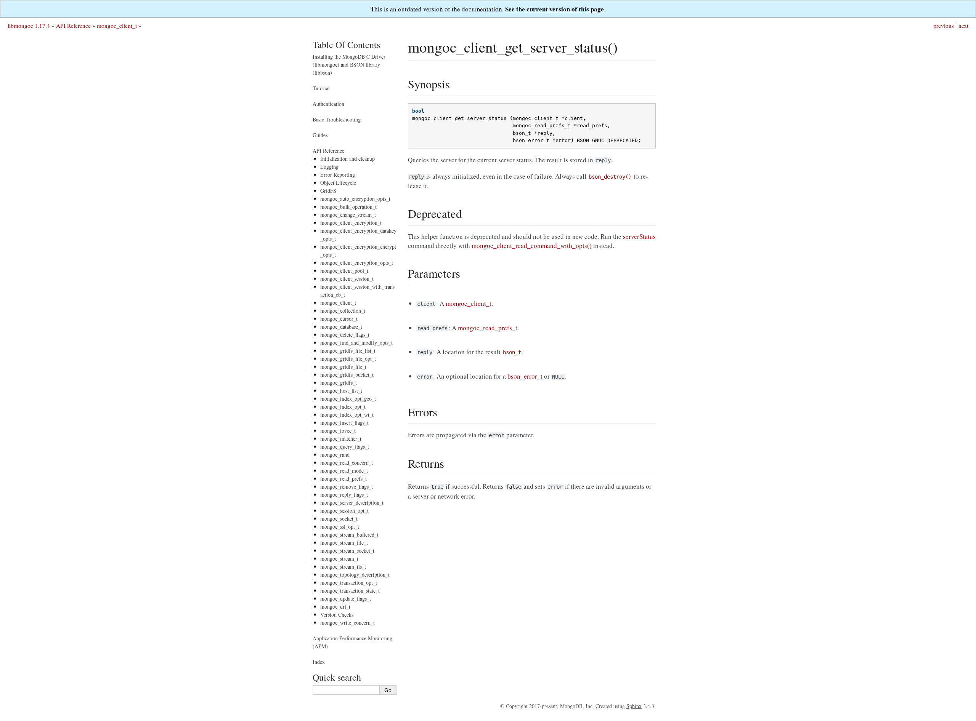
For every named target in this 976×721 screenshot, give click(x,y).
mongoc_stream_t (339, 558)
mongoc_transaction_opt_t (348, 582)
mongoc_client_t (117, 25)
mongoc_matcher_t (340, 438)
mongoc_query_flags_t (344, 446)
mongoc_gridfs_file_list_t (348, 350)
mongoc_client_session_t (347, 278)
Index (319, 661)
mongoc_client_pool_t (344, 270)
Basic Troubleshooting (337, 119)
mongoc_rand (335, 454)
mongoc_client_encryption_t (351, 222)
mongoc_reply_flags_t (344, 494)
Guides (320, 135)
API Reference (73, 25)
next (963, 25)
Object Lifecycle (338, 182)
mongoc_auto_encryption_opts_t (355, 198)
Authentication (328, 103)
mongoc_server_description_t (352, 502)
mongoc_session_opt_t (344, 510)
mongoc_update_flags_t (345, 598)
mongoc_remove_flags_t (346, 486)
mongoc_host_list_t (341, 390)
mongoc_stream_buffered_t (349, 534)
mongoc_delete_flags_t (344, 334)
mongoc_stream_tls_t (343, 566)
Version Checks (336, 614)
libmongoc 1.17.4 (29, 25)
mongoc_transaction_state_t (350, 590)
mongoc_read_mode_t (344, 470)
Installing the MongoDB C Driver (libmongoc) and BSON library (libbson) (349, 64)
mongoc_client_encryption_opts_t (356, 262)
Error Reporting (337, 174)
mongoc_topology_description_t (355, 574)
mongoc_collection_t (342, 310)
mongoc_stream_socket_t (347, 550)
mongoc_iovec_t (338, 430)
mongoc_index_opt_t (343, 406)
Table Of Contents (346, 44)
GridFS (328, 190)
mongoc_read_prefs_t (343, 478)
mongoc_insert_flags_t (344, 422)
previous (943, 25)
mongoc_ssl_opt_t (339, 526)
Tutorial (321, 88)
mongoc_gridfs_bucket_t (347, 374)
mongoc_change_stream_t (348, 214)
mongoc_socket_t (339, 518)
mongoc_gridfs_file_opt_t (348, 358)
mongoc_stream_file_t (344, 542)
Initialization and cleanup (347, 158)
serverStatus (639, 236)
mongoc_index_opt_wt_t (347, 414)
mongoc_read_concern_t (346, 462)
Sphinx (634, 706)
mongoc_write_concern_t (347, 622)
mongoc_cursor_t (339, 318)
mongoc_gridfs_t (338, 382)
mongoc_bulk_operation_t (348, 206)
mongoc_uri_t (335, 606)
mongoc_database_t (341, 326)
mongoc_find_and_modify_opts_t (356, 342)
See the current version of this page (554, 9)
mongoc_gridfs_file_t (343, 366)
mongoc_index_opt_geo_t (348, 398)
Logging (329, 166)
